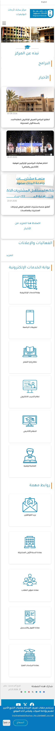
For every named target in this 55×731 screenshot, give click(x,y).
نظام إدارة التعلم (30, 362)
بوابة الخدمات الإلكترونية (30, 293)
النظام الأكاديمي (30, 431)
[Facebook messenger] (40, 693)
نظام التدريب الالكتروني (29, 397)
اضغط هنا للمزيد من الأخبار (27, 226)
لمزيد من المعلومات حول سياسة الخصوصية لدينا (33, 716)
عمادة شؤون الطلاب (30, 590)
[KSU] (41, 12)
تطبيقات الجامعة (30, 327)
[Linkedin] (36, 693)
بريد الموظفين (30, 515)
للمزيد (9, 255)
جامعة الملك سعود (27, 40)
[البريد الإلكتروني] (21, 693)
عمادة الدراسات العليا (30, 666)
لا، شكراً (6, 723)
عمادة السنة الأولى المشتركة (30, 553)
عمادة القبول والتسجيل (30, 628)
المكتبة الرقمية (30, 466)
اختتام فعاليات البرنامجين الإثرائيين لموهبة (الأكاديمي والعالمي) (30, 165)
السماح (20, 723)
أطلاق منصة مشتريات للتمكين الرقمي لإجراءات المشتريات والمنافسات (30, 209)
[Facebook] (44, 693)
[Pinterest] (29, 693)
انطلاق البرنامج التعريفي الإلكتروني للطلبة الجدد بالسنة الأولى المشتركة (30, 122)
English (44, 2)
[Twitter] (32, 693)
